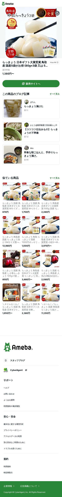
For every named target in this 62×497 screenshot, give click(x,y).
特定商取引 (8, 472)
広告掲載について (28, 486)
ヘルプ (6, 388)
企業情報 (8, 486)
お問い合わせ (9, 394)
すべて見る (55, 94)
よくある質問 (9, 400)
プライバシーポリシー (13, 430)
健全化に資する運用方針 (13, 424)
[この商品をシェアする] (57, 13)
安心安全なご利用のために (14, 442)
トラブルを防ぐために (13, 448)
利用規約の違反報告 (12, 406)
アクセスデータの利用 (13, 436)
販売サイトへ (33, 83)
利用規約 (7, 466)
